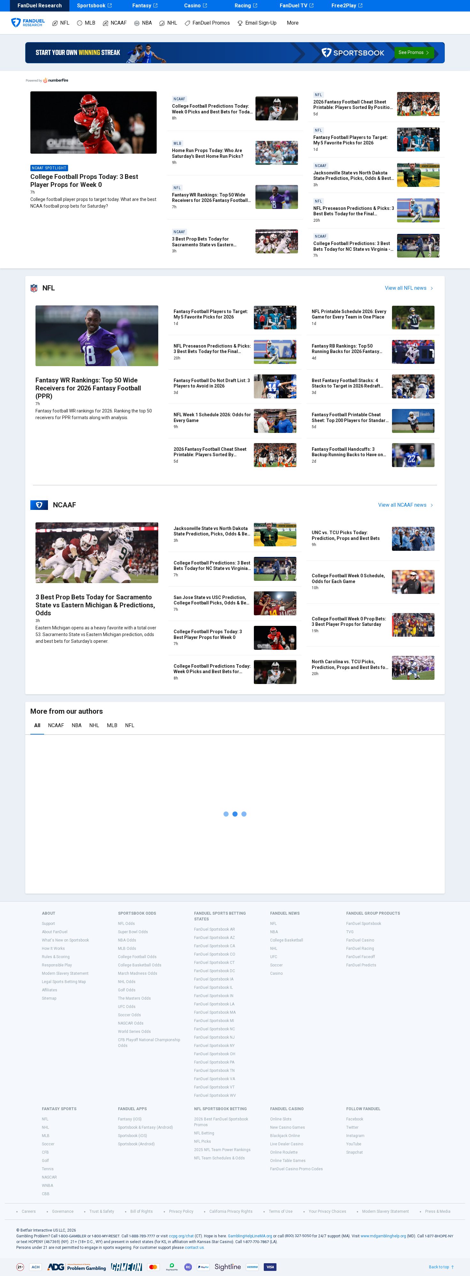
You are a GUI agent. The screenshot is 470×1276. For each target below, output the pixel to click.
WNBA (47, 1185)
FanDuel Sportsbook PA (214, 1062)
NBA (147, 23)
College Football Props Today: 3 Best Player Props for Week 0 (84, 180)
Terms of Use (281, 1211)
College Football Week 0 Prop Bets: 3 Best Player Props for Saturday (349, 621)
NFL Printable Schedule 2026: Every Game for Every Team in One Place (349, 314)
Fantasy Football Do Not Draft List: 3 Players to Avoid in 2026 (212, 383)
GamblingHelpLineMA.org (250, 1236)
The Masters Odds (134, 998)
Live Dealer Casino (286, 1144)
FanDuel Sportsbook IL (213, 987)
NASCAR (49, 1177)
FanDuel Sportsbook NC (214, 1029)
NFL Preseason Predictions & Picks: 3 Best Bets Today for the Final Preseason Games (353, 214)
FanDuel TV (293, 6)
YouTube (353, 1144)
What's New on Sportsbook (65, 940)
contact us (194, 1247)
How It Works (53, 948)
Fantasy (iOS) (130, 1119)
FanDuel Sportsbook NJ (214, 1037)
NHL (172, 23)
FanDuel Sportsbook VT (214, 1087)
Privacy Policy (181, 1211)
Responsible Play (57, 965)
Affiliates (49, 990)
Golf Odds (127, 990)
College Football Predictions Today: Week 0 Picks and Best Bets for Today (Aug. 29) (212, 112)
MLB (90, 23)
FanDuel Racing (360, 948)
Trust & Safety (102, 1211)
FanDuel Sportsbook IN (213, 996)
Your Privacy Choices (327, 1211)
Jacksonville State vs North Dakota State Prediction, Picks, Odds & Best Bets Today (352, 178)
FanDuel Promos (211, 23)
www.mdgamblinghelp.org (383, 1236)
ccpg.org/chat (181, 1236)
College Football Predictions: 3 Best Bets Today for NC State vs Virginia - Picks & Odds (351, 249)
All (37, 725)
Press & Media (437, 1211)
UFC (273, 957)
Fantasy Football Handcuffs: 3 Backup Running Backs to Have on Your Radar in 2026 (347, 455)
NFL (64, 23)
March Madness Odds (137, 973)
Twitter (352, 1127)
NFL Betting (204, 1133)
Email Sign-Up (261, 23)
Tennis (48, 1169)
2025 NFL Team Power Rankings (222, 1150)
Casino (192, 6)
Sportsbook (91, 6)
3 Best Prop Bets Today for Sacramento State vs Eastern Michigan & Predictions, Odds (204, 244)
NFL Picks (202, 1141)
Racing (243, 6)
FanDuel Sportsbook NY (214, 1045)
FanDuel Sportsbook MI (214, 1020)
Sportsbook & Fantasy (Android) (145, 1127)
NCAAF (119, 23)
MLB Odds (127, 948)
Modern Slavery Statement (65, 973)
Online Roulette (284, 1152)
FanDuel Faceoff (360, 957)
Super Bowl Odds (133, 932)
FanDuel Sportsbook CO (214, 954)
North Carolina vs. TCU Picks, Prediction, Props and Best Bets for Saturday (349, 667)
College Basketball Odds (139, 965)
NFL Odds (126, 923)
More (293, 23)
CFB (45, 1152)
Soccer (276, 965)
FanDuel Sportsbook (363, 923)
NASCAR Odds (131, 1023)
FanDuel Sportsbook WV (215, 1095)
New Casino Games (287, 1127)
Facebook (354, 1119)
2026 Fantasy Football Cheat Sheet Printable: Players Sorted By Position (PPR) (352, 107)
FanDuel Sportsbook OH (214, 1054)
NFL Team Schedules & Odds (219, 1158)
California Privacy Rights (231, 1211)
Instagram (355, 1136)
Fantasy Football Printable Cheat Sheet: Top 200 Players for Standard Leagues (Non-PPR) (350, 420)
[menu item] (28, 16)
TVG (350, 932)
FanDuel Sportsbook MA (215, 1012)
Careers (29, 1211)
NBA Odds (127, 940)
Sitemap (49, 998)
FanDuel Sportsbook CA (214, 946)
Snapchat (354, 1152)
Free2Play (344, 6)
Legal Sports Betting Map (64, 982)
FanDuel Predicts (361, 965)
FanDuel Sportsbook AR (214, 929)
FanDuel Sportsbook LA (214, 1004)
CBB (46, 1194)
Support (48, 923)
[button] (414, 52)
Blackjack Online (285, 1136)
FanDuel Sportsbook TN (214, 1070)
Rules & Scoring (56, 957)
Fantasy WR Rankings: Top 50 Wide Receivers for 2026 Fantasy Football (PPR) (210, 200)
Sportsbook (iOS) (132, 1136)
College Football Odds (137, 957)
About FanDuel (54, 932)
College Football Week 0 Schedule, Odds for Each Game (348, 578)
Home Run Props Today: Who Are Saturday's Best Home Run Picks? (207, 153)
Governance (63, 1211)
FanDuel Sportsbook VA (214, 1079)
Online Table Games (288, 1160)
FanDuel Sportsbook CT (214, 962)
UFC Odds (127, 1006)
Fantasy (141, 6)
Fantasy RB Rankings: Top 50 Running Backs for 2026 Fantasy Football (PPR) (345, 351)
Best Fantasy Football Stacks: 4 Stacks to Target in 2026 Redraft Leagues (346, 386)
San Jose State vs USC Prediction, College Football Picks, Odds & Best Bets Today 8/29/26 (212, 603)
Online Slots (281, 1119)
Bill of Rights (141, 1211)
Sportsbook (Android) (136, 1144)
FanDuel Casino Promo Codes (296, 1169)
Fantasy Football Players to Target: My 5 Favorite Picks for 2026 (350, 140)
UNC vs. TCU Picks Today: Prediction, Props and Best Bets (346, 535)
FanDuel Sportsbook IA (213, 979)
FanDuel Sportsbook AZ (214, 937)
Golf (45, 1160)
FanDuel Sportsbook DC (214, 971)
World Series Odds (134, 1031)
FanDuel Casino (360, 940)
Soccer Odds (129, 1015)
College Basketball (286, 940)
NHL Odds (127, 982)
